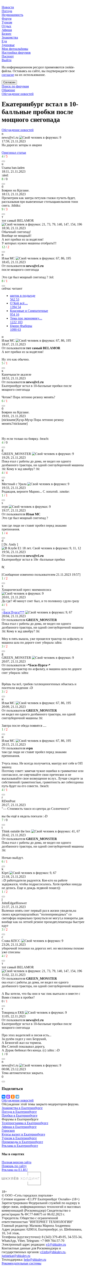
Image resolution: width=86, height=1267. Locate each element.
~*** (13, 612)
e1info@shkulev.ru (52, 1252)
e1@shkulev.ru (56, 1244)
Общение (8, 90)
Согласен (9, 82)
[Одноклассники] (13, 1097)
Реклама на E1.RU (15, 1170)
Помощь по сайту (14, 1166)
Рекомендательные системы (21, 1263)
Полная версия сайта (16, 1162)
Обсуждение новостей (18, 94)
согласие (8, 75)
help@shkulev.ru (35, 1259)
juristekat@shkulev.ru (16, 1256)
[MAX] (8, 1097)
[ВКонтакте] (3, 1097)
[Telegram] (17, 1097)
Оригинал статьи (14, 152)
